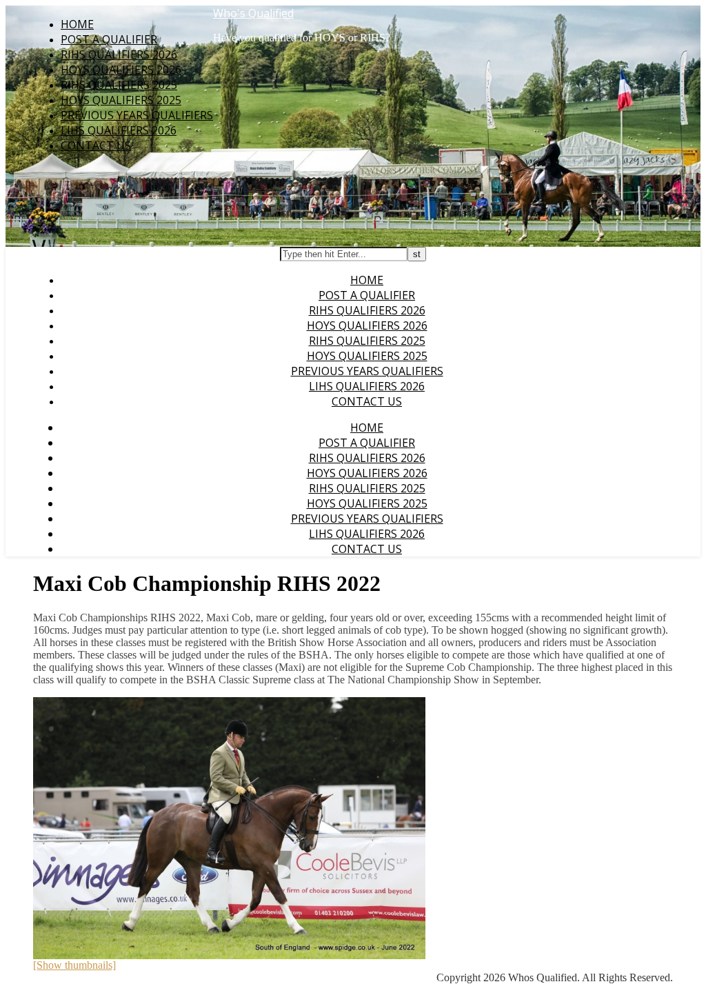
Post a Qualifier (109, 39)
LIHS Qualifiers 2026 (118, 130)
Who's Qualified (253, 13)
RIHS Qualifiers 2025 (119, 84)
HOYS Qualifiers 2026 (121, 69)
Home (77, 24)
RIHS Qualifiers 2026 (119, 54)
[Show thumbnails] (74, 965)
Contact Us (96, 145)
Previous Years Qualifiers (137, 115)
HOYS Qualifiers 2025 (121, 100)
